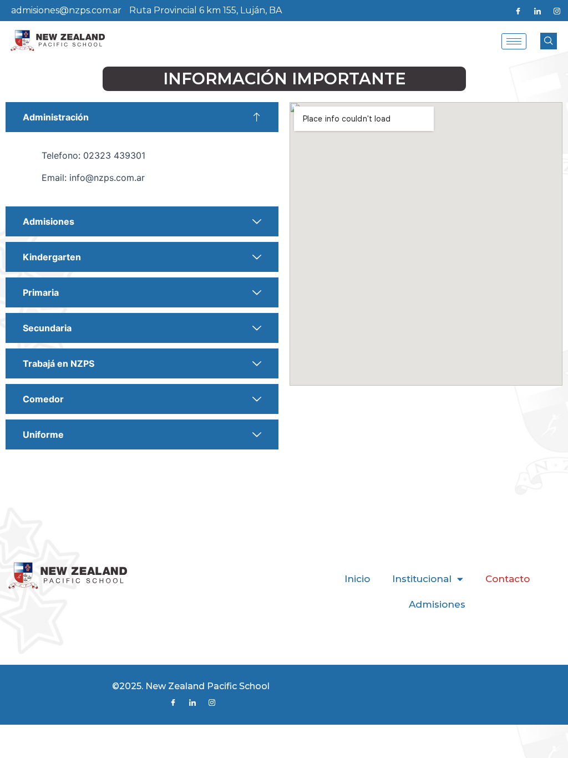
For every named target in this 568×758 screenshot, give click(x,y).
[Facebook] (518, 10)
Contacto (507, 578)
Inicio (357, 578)
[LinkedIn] (537, 10)
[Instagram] (557, 10)
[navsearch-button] (548, 41)
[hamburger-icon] (513, 41)
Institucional (422, 578)
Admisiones (437, 604)
